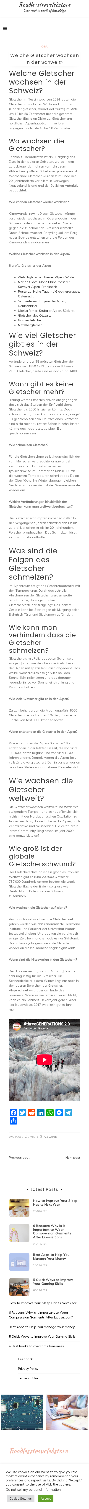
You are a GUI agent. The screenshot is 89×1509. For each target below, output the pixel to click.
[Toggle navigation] (5, 28)
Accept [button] (46, 1498)
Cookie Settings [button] (21, 1498)
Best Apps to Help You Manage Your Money (51, 1257)
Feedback (25, 1359)
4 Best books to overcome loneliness (36, 1346)
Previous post (19, 1158)
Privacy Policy (28, 1369)
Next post (72, 1158)
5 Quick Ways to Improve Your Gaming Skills (53, 1282)
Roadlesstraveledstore (44, 4)
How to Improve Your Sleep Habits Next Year (55, 1203)
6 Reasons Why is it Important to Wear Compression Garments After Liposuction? (52, 1231)
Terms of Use (28, 1378)
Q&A (44, 46)
